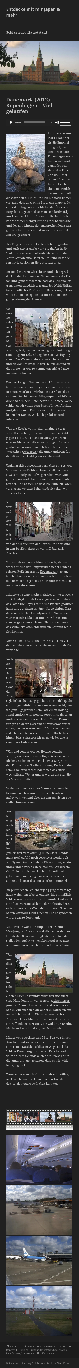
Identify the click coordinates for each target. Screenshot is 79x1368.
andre (31, 1346)
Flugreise (23, 1349)
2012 (42, 1346)
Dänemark (52, 1346)
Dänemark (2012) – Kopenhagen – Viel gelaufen (30, 105)
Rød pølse (30, 451)
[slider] (65, 122)
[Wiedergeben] (11, 122)
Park (8, 1353)
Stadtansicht (28, 1353)
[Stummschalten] (57, 122)
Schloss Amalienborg (20, 899)
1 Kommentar (47, 1353)
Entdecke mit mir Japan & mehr (33, 12)
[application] (39, 122)
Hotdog (63, 710)
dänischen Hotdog (24, 456)
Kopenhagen (56, 156)
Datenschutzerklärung (18, 1363)
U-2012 (63, 1346)
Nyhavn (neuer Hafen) (27, 862)
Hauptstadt (46, 1349)
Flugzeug (34, 1349)
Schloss (16, 1353)
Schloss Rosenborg (19, 1051)
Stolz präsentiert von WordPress (51, 1363)
